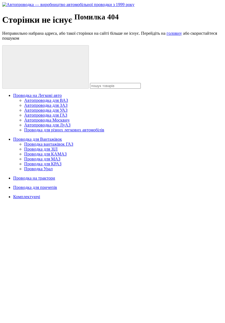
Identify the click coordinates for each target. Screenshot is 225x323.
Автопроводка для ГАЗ (45, 115)
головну (174, 33)
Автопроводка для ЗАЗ (46, 105)
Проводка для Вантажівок (37, 139)
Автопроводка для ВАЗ (46, 100)
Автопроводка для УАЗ (46, 110)
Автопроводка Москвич (46, 120)
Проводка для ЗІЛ (41, 149)
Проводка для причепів (35, 187)
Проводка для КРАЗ (42, 164)
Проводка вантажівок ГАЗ (48, 144)
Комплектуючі (26, 196)
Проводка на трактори (34, 178)
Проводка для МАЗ (42, 159)
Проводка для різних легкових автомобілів (64, 130)
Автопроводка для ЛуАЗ (47, 125)
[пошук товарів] (45, 67)
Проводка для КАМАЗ (45, 154)
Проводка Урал (38, 168)
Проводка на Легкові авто (37, 95)
